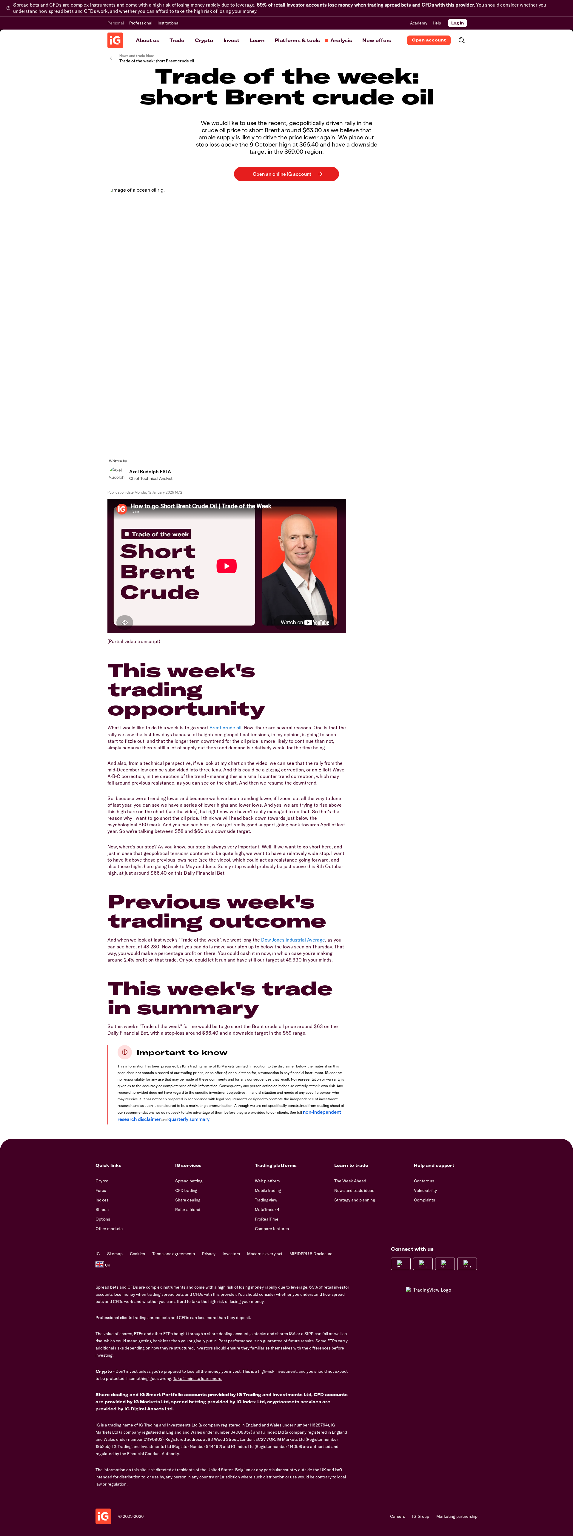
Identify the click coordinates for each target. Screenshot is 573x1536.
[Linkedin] (467, 1264)
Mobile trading (268, 1190)
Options (103, 1219)
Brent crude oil (225, 728)
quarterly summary (189, 1119)
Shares (102, 1209)
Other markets (109, 1228)
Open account (429, 40)
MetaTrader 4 (267, 1209)
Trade (177, 40)
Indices (102, 1200)
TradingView (266, 1200)
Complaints (424, 1200)
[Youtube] (445, 1264)
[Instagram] (423, 1264)
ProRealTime (266, 1219)
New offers (376, 40)
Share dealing (188, 1200)
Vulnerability (425, 1190)
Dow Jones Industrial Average (293, 940)
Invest (231, 40)
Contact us (424, 1181)
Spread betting (189, 1181)
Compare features (272, 1228)
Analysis (341, 40)
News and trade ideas (354, 1190)
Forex (101, 1190)
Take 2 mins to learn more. (197, 1378)
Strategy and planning (354, 1200)
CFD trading (186, 1190)
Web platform (267, 1181)
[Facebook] (401, 1264)
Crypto (204, 40)
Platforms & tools (297, 40)
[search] (462, 40)
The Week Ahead (350, 1181)
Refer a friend (187, 1209)
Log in (457, 23)
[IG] (115, 40)
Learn (257, 40)
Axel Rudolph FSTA (150, 471)
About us (147, 40)
